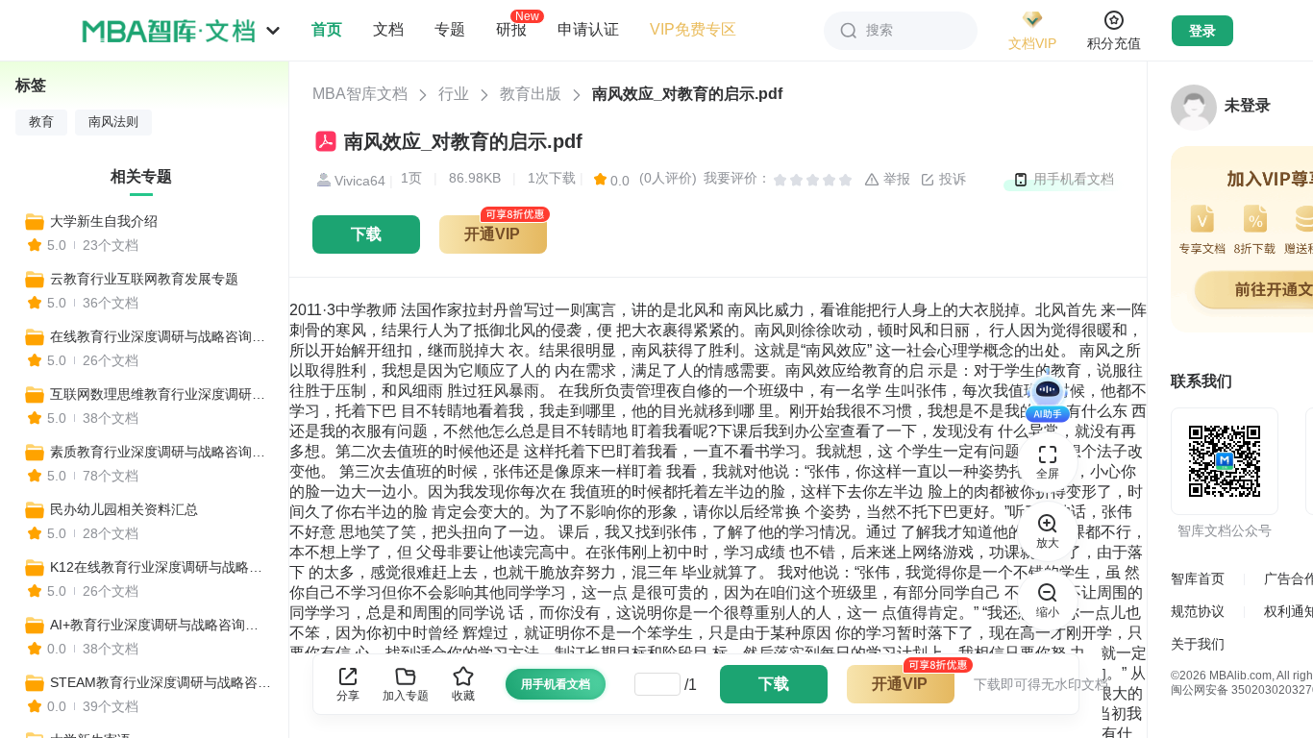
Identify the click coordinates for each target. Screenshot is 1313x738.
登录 (1202, 30)
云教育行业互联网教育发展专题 (144, 278)
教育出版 (530, 94)
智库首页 (1198, 578)
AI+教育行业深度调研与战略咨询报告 (160, 624)
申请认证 (588, 29)
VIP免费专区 (693, 29)
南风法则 (113, 122)
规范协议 (1198, 611)
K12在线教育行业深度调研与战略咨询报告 (160, 567)
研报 (511, 28)
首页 (326, 29)
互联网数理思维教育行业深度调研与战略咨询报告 (160, 394)
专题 (449, 29)
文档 (388, 29)
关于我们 (1198, 644)
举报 (894, 178)
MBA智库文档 (360, 94)
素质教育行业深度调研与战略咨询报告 (160, 451)
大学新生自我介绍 (104, 221)
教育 (41, 122)
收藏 (463, 695)
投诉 (950, 178)
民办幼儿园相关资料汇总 (124, 509)
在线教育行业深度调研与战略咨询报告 (160, 336)
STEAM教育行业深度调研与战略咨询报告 (160, 682)
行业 (453, 94)
